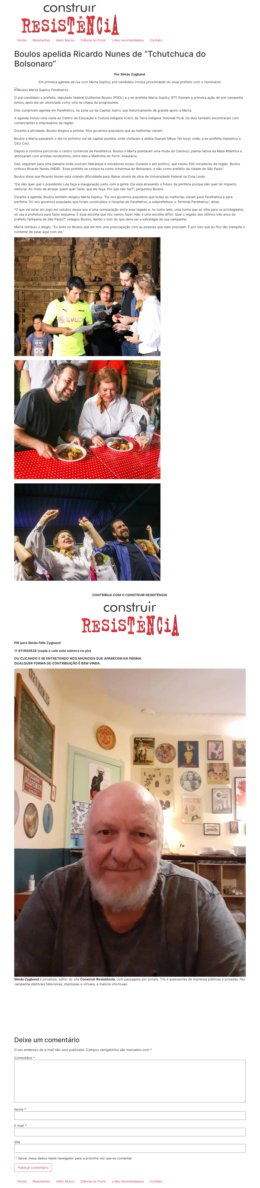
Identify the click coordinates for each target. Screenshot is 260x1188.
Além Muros (65, 40)
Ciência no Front (93, 40)
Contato (156, 40)
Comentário (24, 1057)
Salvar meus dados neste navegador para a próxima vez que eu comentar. (75, 1158)
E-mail (20, 1125)
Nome (20, 1109)
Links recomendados (128, 40)
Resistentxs (41, 40)
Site (17, 1142)
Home (21, 40)
